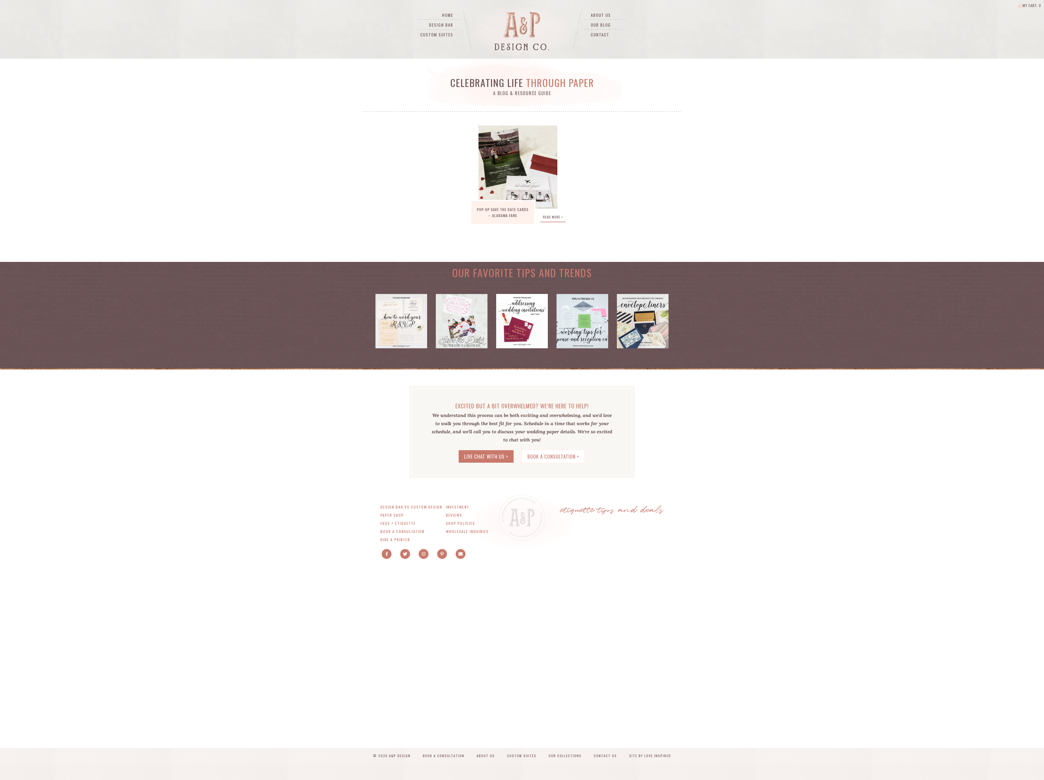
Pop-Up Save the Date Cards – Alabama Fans (503, 212)
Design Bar (441, 25)
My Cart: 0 (1031, 5)
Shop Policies (460, 523)
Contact (600, 34)
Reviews (454, 515)
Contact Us (605, 755)
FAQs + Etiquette (398, 523)
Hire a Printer (395, 539)
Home (447, 15)
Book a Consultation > (553, 456)
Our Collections (565, 755)
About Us (601, 15)
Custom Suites (436, 34)
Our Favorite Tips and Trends (522, 272)
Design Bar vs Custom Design (411, 507)
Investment (457, 507)
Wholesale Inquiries (467, 531)
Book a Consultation (402, 531)
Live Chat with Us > (486, 456)
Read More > (553, 217)
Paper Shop (392, 515)
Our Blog (601, 25)
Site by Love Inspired (650, 755)
